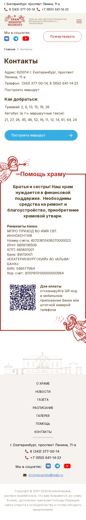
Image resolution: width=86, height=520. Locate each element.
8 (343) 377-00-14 (22, 9)
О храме (43, 383)
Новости (43, 391)
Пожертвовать (62, 36)
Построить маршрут (28, 135)
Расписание (43, 408)
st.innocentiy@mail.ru (46, 475)
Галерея (43, 415)
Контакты (43, 432)
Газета (43, 399)
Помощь (43, 423)
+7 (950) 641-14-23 (55, 9)
